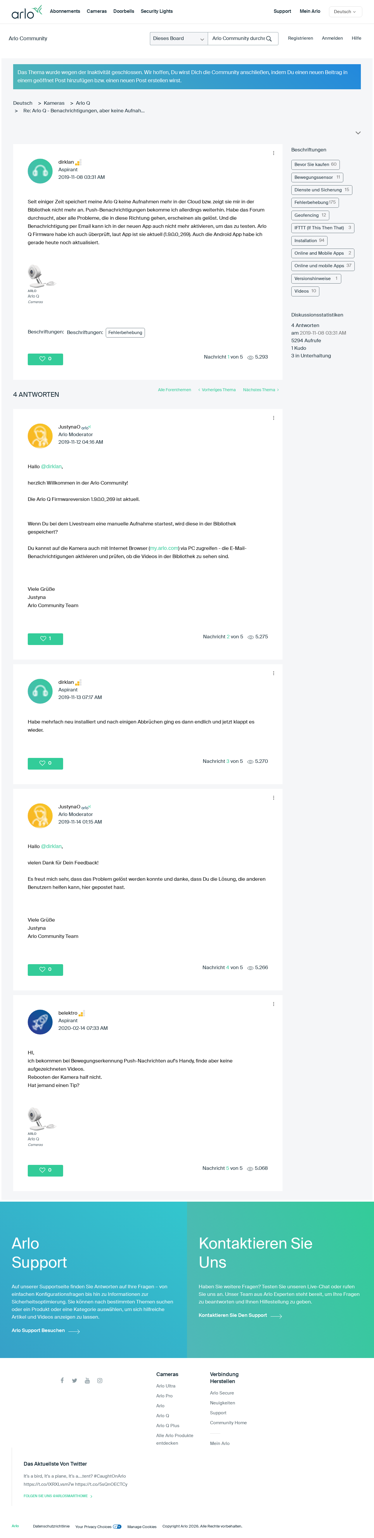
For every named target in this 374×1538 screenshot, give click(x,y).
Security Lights (157, 11)
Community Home (228, 1423)
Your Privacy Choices (93, 1527)
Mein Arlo (310, 11)
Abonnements (65, 11)
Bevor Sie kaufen (312, 164)
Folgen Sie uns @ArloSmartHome (56, 1496)
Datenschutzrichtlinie (51, 1526)
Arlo (160, 1406)
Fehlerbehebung (125, 333)
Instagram (99, 1380)
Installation (306, 241)
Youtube (87, 1380)
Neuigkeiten (222, 1403)
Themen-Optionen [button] (357, 134)
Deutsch (22, 103)
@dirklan (51, 466)
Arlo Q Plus (167, 1426)
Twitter (74, 1380)
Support (282, 11)
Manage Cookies (142, 1527)
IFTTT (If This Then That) (319, 228)
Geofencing (307, 215)
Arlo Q (83, 103)
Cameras (97, 11)
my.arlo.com (164, 548)
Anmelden (332, 38)
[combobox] (243, 38)
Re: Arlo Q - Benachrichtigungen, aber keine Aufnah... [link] (84, 111)
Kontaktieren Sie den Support (233, 1315)
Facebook (62, 1380)
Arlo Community (28, 38)
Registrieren (300, 38)
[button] (273, 153)
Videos (302, 291)
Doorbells (123, 11)
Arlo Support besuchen (38, 1330)
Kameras (54, 103)
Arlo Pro (164, 1396)
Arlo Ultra (165, 1386)
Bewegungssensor (314, 177)
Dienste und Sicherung (318, 190)
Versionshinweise (313, 279)
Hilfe (356, 38)
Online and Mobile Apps (319, 253)
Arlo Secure (222, 1393)
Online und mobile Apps (319, 266)
